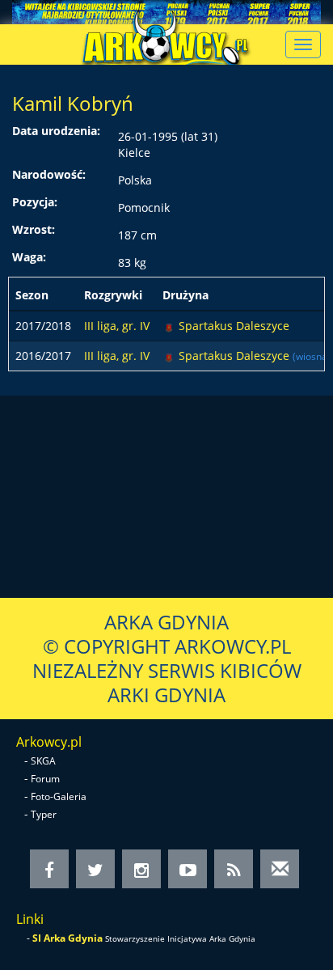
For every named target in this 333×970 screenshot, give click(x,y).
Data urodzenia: (56, 130)
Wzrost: (33, 229)
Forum (45, 779)
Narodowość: (49, 174)
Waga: (29, 257)
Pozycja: (34, 202)
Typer (44, 814)
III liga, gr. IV (117, 325)
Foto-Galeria (58, 796)
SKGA (43, 761)
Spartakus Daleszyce (234, 325)
